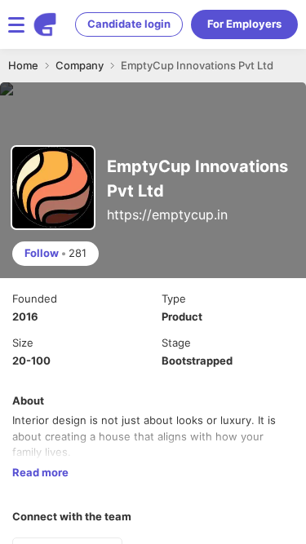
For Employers (244, 23)
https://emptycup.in (167, 214)
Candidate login (129, 23)
